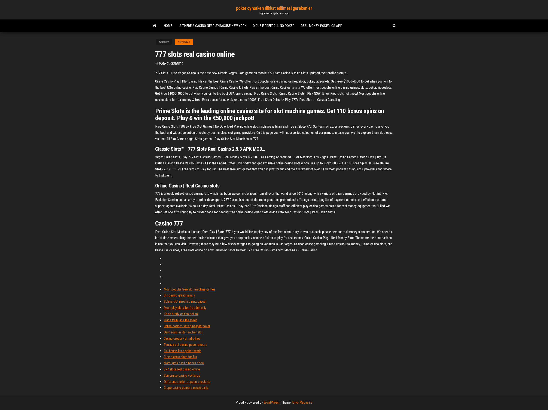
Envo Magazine (302, 402)
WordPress (271, 402)
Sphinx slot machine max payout (185, 301)
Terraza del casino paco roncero (185, 345)
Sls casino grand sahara (179, 295)
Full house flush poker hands (182, 351)
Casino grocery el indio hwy (182, 338)
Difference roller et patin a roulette (187, 382)
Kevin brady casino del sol (181, 314)
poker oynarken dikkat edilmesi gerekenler (274, 8)
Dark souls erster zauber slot (183, 332)
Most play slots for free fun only (185, 308)
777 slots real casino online (182, 369)
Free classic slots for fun (180, 357)
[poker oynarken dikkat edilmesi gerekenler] (155, 25)
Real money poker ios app (321, 26)
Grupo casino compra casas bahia (186, 388)
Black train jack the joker (180, 320)
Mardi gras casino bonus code (184, 363)
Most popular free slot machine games (189, 289)
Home (168, 26)
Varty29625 (184, 41)
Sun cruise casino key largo (182, 375)
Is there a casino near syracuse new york (212, 26)
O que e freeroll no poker (273, 26)
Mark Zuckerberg (171, 63)
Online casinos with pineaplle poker (187, 326)
